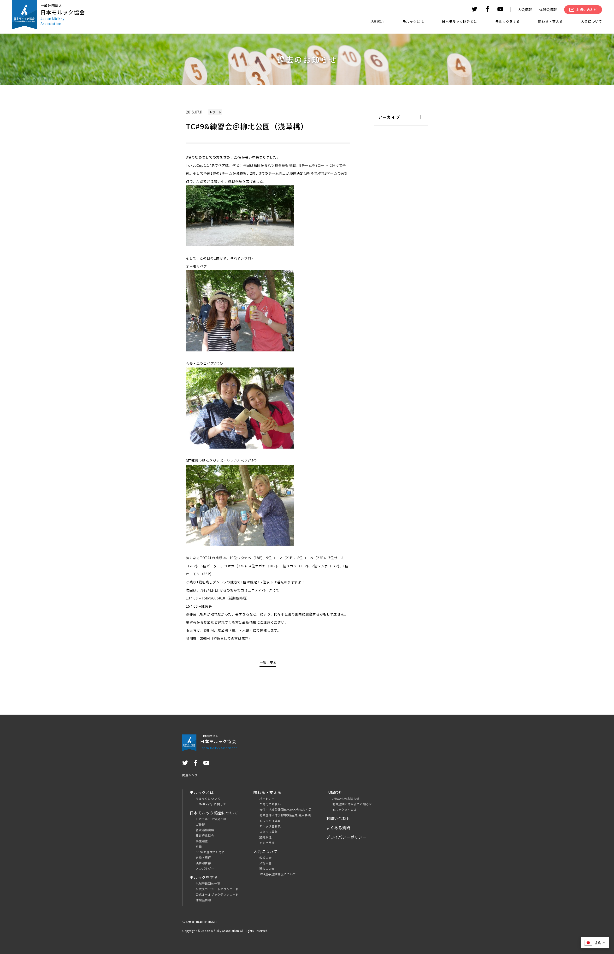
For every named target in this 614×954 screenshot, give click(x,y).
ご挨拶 (200, 824)
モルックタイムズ (344, 809)
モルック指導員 (270, 820)
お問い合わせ (338, 818)
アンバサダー (205, 868)
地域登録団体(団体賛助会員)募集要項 (285, 815)
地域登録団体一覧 (208, 883)
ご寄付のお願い (270, 804)
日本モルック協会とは (211, 819)
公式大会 (265, 857)
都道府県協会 (205, 835)
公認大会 (265, 863)
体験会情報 (548, 9)
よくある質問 (338, 827)
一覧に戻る (268, 662)
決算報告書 (203, 863)
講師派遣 (265, 837)
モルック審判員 (270, 826)
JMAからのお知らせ (346, 798)
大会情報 (525, 9)
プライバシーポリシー (346, 837)
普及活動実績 (205, 830)
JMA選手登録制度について (277, 874)
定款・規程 (203, 857)
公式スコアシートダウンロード (217, 889)
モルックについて (208, 798)
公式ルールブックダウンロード (217, 894)
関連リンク (190, 775)
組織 (199, 846)
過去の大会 (267, 868)
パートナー (267, 798)
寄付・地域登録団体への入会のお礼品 (285, 809)
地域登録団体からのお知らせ (352, 804)
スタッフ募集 (268, 832)
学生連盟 (202, 841)
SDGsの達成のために (210, 852)
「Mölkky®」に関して (211, 804)
